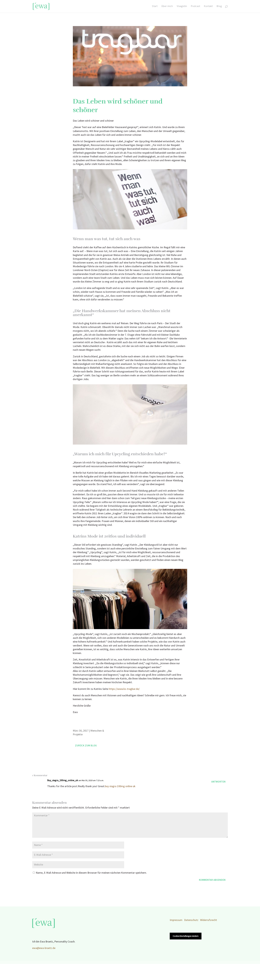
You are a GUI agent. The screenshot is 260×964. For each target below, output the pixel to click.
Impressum (176, 920)
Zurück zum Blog (86, 745)
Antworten (218, 781)
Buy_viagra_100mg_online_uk (62, 780)
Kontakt (208, 6)
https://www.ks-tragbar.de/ (124, 689)
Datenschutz (191, 920)
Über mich (167, 6)
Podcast (195, 6)
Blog (219, 6)
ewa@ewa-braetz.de (43, 948)
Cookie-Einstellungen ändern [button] (185, 936)
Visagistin (182, 6)
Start (155, 6)
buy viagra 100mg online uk (120, 786)
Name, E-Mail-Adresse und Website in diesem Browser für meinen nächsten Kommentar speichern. (91, 872)
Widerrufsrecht (208, 920)
